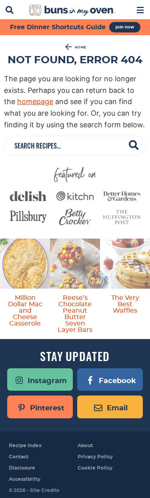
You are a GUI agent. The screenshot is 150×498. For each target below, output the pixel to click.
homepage (35, 101)
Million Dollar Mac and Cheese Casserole (25, 311)
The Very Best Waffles (125, 304)
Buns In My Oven (72, 10)
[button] (140, 9)
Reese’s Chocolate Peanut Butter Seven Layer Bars (75, 314)
